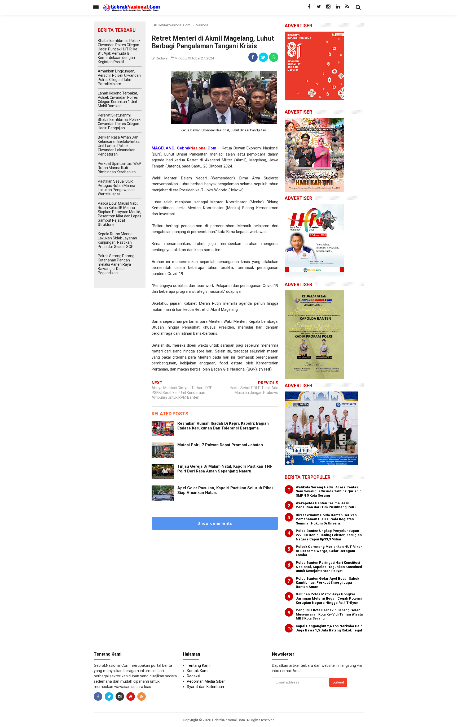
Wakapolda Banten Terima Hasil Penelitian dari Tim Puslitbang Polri (326, 505)
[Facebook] (309, 7)
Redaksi (193, 676)
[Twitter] (319, 7)
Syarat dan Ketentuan (205, 687)
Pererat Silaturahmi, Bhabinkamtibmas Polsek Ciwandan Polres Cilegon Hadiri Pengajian (119, 121)
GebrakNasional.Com (228, 720)
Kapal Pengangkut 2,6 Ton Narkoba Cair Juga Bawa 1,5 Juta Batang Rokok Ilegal (329, 628)
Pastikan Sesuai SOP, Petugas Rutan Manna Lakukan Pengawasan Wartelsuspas (116, 187)
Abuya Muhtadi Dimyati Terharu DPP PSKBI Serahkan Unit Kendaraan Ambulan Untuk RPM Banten (182, 392)
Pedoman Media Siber (206, 681)
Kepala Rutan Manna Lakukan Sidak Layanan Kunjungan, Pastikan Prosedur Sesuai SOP (117, 240)
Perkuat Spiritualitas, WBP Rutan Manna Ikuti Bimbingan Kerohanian (119, 167)
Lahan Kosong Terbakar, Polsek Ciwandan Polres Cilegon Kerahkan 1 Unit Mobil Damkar (118, 99)
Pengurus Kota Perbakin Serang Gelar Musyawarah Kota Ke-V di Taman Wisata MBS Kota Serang (329, 614)
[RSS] (347, 7)
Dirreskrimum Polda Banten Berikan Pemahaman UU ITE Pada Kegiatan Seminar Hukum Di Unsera (326, 519)
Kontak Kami (197, 671)
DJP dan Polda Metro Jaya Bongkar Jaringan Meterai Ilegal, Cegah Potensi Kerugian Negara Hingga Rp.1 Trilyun (329, 598)
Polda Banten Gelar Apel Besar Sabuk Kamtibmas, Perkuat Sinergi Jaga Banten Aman (327, 583)
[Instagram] (328, 7)
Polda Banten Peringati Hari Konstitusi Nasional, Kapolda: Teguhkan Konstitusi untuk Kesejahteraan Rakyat (329, 567)
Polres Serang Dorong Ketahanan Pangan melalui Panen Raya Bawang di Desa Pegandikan (116, 264)
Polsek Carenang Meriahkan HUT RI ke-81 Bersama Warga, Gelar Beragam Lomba (329, 551)
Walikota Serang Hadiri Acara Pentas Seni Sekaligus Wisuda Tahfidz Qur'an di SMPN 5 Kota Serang (329, 491)
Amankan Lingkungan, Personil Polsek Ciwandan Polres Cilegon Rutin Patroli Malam (119, 77)
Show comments (214, 523)
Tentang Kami (198, 665)
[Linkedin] (338, 7)
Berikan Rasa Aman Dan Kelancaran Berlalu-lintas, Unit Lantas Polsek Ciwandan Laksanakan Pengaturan (119, 145)
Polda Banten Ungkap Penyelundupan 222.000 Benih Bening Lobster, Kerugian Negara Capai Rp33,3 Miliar (329, 535)
